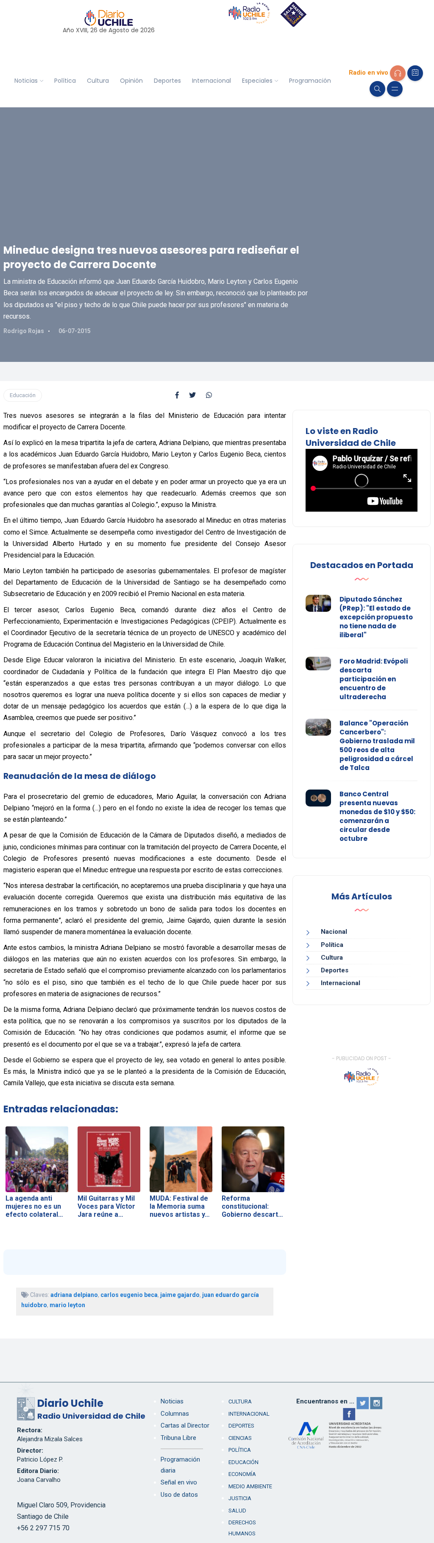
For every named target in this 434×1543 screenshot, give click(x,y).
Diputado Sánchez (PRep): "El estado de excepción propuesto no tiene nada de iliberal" (376, 617)
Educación (23, 395)
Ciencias (240, 1438)
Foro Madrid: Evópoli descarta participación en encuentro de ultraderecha (373, 679)
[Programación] (415, 73)
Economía (242, 1474)
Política (65, 80)
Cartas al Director (185, 1425)
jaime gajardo (180, 1294)
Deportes (167, 80)
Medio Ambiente (250, 1486)
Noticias (26, 80)
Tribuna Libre (178, 1438)
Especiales (257, 80)
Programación (310, 80)
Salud (237, 1510)
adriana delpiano (74, 1294)
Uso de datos (179, 1494)
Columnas (175, 1413)
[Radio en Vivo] (398, 73)
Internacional (211, 80)
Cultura (98, 80)
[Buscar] (377, 89)
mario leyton (67, 1305)
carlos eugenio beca (129, 1294)
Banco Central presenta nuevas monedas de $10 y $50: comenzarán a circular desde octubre (377, 816)
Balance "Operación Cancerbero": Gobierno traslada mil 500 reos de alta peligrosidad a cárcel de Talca (377, 745)
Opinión (131, 80)
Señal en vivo (179, 1482)
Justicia (239, 1498)
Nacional (334, 931)
